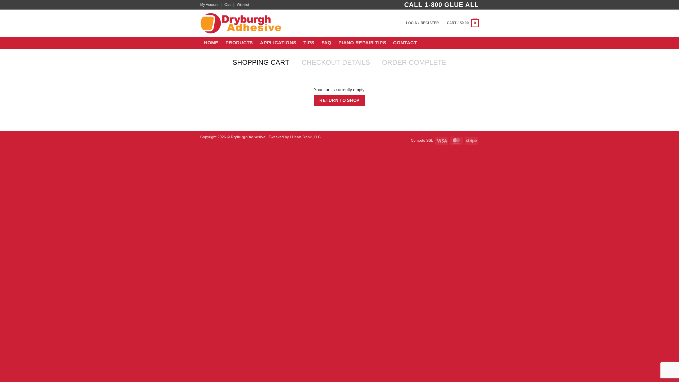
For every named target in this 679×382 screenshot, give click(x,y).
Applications (278, 42)
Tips (308, 42)
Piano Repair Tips (362, 42)
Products (239, 42)
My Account (209, 5)
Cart (227, 5)
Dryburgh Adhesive (248, 137)
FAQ (326, 42)
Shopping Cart (261, 62)
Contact (405, 42)
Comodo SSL (422, 140)
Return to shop (339, 100)
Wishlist (243, 5)
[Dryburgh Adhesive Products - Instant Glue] (245, 23)
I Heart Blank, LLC (305, 137)
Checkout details (336, 62)
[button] (422, 23)
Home (211, 42)
